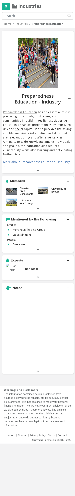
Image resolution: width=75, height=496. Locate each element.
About (11, 435)
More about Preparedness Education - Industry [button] (36, 162)
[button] (38, 102)
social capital (24, 129)
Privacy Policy (38, 435)
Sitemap (22, 435)
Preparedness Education (20, 112)
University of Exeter (58, 190)
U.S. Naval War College (26, 202)
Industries (22, 24)
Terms (51, 435)
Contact (62, 435)
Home (7, 24)
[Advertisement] (37, 331)
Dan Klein (31, 269)
